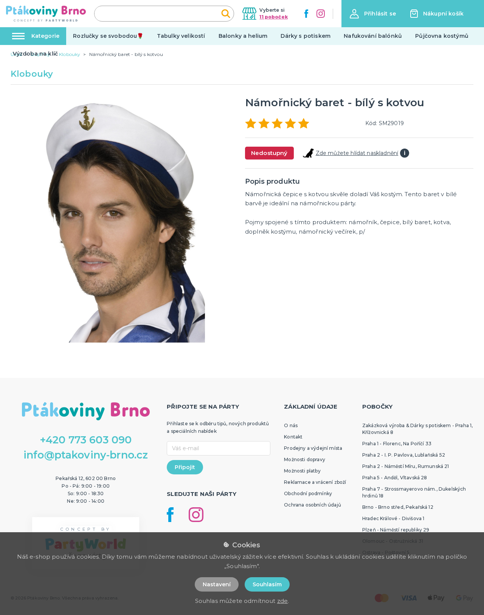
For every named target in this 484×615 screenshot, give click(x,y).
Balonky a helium (243, 36)
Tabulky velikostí (181, 36)
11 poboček (273, 17)
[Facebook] (306, 13)
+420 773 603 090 (86, 440)
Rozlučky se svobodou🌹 (108, 36)
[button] (373, 14)
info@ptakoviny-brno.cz (85, 455)
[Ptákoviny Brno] (46, 14)
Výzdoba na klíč (35, 53)
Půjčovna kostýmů (441, 36)
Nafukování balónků (373, 36)
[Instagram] (320, 13)
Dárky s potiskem (305, 36)
